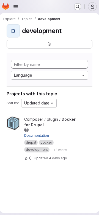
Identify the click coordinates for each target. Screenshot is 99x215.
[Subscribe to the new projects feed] (49, 44)
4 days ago (58, 158)
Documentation (36, 135)
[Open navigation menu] (15, 6)
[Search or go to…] (77, 6)
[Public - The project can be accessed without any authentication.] (26, 130)
